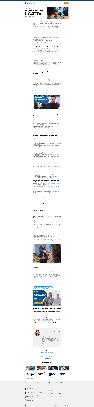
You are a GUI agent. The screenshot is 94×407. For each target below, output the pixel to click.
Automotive (60, 396)
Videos (49, 386)
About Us (60, 383)
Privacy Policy (67, 405)
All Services (38, 395)
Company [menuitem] (60, 3)
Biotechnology (61, 397)
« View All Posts (27, 8)
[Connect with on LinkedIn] (42, 345)
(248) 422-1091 (31, 388)
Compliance (38, 385)
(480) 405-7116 (31, 395)
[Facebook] (28, 405)
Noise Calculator (50, 396)
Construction (61, 399)
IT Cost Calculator (50, 393)
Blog (48, 383)
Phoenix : (27, 395)
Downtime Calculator (51, 394)
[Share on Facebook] (43, 358)
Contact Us (66, 3)
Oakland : (27, 392)
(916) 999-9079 (32, 399)
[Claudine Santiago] (37, 333)
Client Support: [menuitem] (65, 0)
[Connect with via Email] (43, 345)
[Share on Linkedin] (46, 358)
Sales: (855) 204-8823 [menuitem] (57, 0)
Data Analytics (38, 389)
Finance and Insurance (62, 400)
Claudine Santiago (28, 17)
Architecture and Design (62, 394)
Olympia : (27, 393)
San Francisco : (28, 400)
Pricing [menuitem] (52, 3)
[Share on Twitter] (48, 358)
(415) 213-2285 (31, 392)
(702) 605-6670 (31, 389)
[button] (69, 371)
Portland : (27, 396)
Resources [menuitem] (56, 3)
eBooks (49, 388)
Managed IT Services (44, 352)
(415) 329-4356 (32, 400)
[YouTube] (25, 405)
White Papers (49, 385)
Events (60, 388)
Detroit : (27, 388)
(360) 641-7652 (31, 393)
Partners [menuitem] (52, 0)
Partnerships (60, 389)
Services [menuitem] (48, 3)
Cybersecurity (38, 383)
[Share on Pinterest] (50, 358)
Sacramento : (28, 399)
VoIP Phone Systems (39, 392)
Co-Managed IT (50, 352)
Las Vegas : (27, 389)
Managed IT (38, 386)
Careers (60, 385)
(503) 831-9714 (31, 396)
